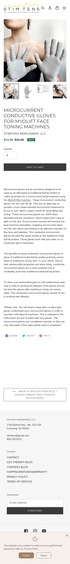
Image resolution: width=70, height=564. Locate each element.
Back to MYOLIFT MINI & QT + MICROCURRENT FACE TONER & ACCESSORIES (36, 394)
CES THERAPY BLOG (20, 462)
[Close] (67, 535)
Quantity (8, 149)
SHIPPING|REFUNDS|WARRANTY (27, 471)
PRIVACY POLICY (17, 476)
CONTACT (13, 457)
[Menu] (64, 7)
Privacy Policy (31, 548)
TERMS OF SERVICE (19, 481)
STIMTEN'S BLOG (17, 467)
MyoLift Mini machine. (19, 200)
